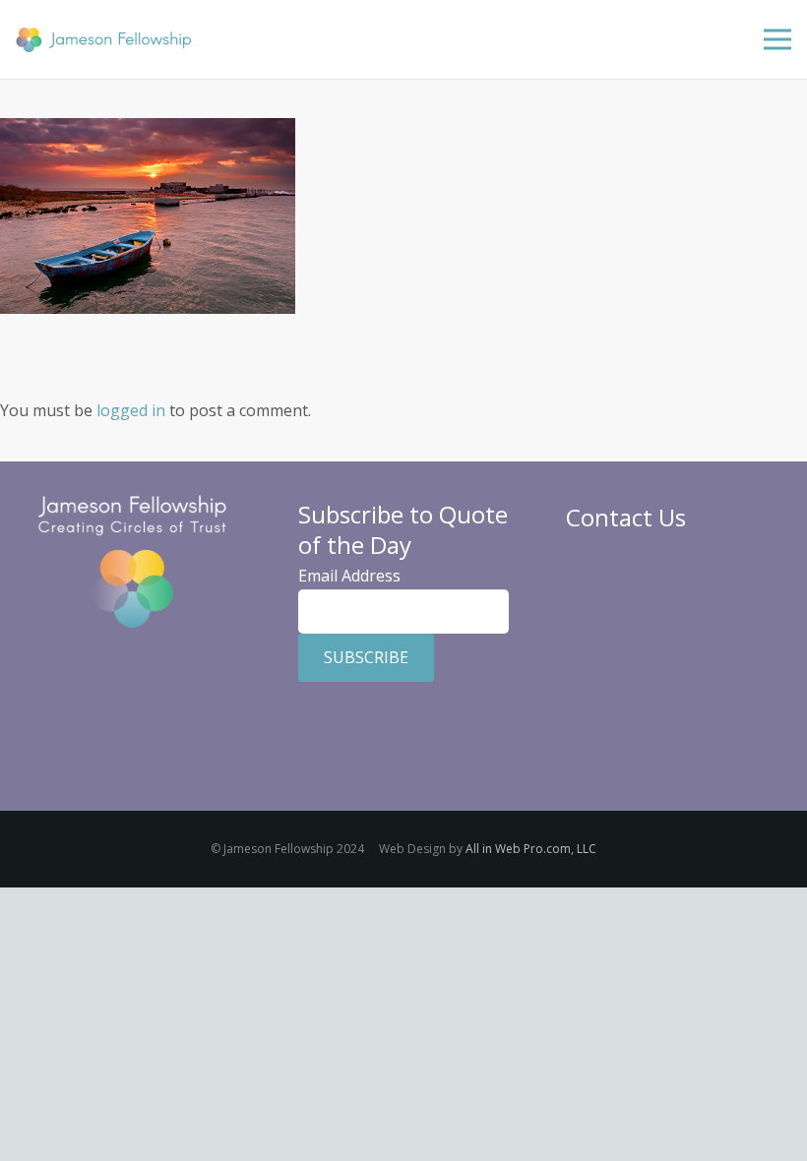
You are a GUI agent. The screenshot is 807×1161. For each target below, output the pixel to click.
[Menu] (777, 39)
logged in (130, 410)
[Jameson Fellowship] (103, 40)
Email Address (349, 575)
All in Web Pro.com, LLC (531, 848)
